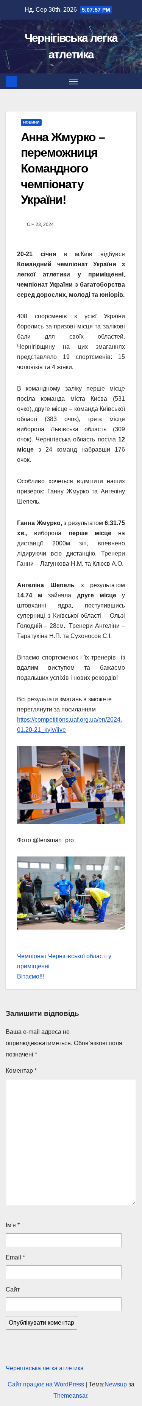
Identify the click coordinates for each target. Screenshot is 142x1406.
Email (15, 1257)
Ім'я (13, 1225)
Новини (31, 122)
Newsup (116, 1384)
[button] (132, 81)
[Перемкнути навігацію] (73, 81)
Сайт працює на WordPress (47, 1384)
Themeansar (70, 1395)
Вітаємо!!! (30, 976)
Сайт (13, 1289)
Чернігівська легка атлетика (45, 1368)
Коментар (21, 1070)
